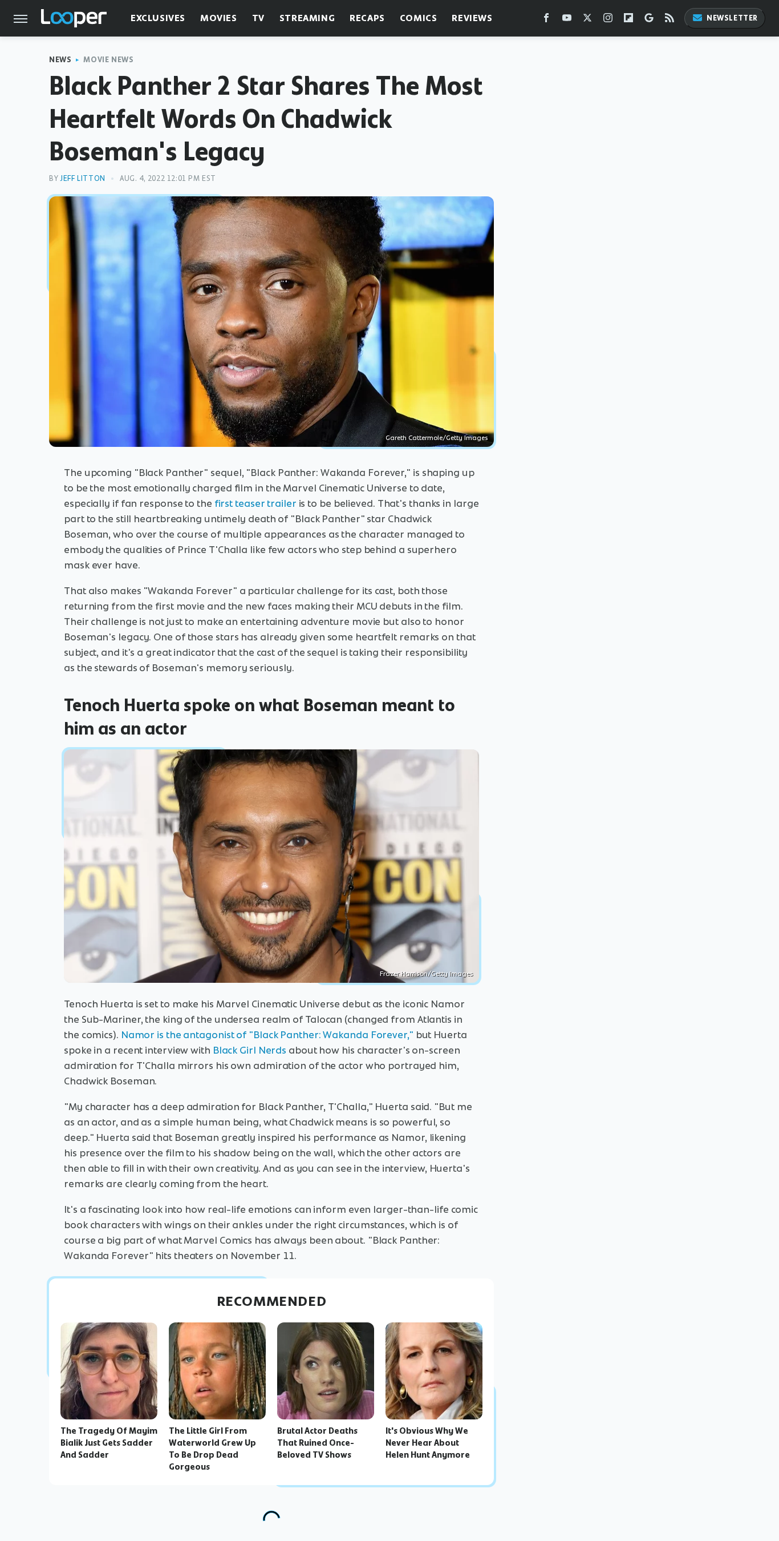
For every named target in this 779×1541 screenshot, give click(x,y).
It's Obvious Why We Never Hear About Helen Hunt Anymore (428, 1443)
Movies (218, 18)
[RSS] (669, 20)
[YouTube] (567, 20)
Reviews (472, 18)
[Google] (649, 20)
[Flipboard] (628, 20)
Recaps (367, 18)
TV (258, 18)
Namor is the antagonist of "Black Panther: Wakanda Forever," (267, 1035)
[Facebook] (546, 20)
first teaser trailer (255, 503)
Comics (418, 18)
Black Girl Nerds (249, 1050)
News (60, 59)
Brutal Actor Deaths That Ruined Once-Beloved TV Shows (317, 1443)
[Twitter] (587, 20)
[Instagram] (608, 20)
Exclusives (158, 18)
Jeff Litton (83, 178)
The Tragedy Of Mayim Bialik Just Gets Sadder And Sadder (108, 1443)
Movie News (108, 59)
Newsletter (732, 18)
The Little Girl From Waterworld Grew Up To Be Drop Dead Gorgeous (212, 1448)
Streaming (307, 18)
